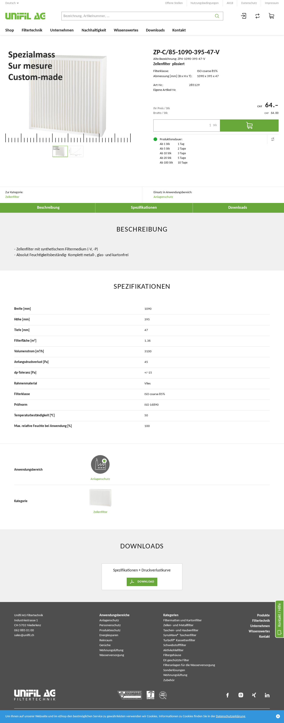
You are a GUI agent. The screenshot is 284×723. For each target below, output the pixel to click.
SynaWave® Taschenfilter (179, 635)
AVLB (230, 3)
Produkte (263, 615)
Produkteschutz (109, 630)
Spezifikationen (144, 208)
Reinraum (105, 640)
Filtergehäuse (172, 655)
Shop (9, 30)
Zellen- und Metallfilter (178, 625)
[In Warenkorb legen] (249, 125)
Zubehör (169, 680)
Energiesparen (108, 635)
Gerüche (104, 645)
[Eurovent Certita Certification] (130, 695)
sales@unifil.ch (24, 635)
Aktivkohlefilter (173, 650)
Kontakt (179, 30)
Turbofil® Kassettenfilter (179, 640)
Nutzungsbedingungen (205, 3)
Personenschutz (110, 625)
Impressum (272, 3)
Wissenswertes (126, 30)
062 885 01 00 (24, 630)
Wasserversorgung (111, 655)
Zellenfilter (12, 197)
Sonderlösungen (174, 670)
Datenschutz (249, 3)
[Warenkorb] (271, 16)
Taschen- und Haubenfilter (180, 630)
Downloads (155, 30)
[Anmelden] (243, 16)
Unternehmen (62, 30)
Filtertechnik (32, 30)
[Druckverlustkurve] (75, 151)
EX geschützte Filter (176, 660)
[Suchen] (217, 16)
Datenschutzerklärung (230, 716)
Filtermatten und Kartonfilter (182, 620)
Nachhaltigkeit (94, 30)
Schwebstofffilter (174, 645)
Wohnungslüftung (111, 650)
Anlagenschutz (163, 197)
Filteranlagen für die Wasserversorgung (189, 665)
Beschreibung (48, 208)
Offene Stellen (174, 3)
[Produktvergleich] (257, 16)
